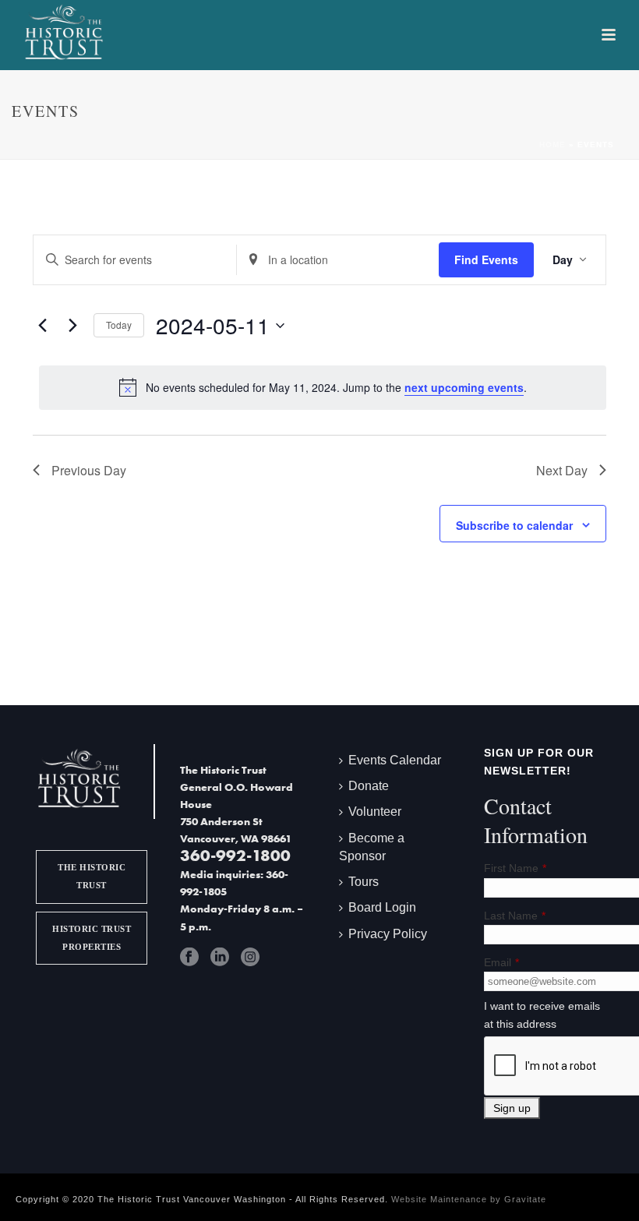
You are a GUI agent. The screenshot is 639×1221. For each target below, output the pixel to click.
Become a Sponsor (371, 847)
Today (119, 324)
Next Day (562, 470)
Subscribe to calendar (514, 525)
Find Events (486, 259)
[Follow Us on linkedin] (219, 957)
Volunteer (374, 811)
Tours (363, 881)
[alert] (322, 387)
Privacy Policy (387, 933)
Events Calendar (394, 760)
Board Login (382, 907)
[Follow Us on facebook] (189, 957)
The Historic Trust (91, 876)
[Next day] (72, 325)
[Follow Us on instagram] (250, 957)
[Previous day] (42, 325)
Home (552, 144)
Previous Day (88, 470)
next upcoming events (464, 387)
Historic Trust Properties (91, 937)
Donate (368, 785)
